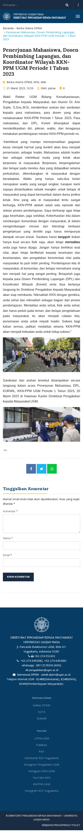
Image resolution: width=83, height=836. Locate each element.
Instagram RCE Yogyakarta (41, 791)
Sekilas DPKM (41, 705)
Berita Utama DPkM (29, 28)
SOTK (41, 712)
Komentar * (10, 511)
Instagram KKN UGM (41, 771)
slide (43, 82)
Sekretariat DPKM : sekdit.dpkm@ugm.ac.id (43, 674)
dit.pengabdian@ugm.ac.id (41, 670)
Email (6, 555)
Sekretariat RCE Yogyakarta (42, 758)
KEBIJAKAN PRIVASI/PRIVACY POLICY (61, 825)
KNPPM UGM (41, 784)
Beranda (8, 28)
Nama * (8, 538)
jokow (52, 88)
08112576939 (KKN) (48, 665)
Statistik (42, 718)
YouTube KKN (41, 777)
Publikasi (41, 745)
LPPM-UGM (41, 738)
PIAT (42, 751)
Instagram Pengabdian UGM (41, 764)
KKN (36, 82)
